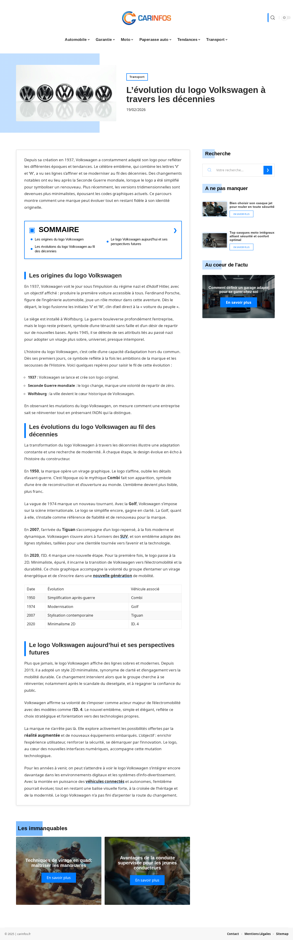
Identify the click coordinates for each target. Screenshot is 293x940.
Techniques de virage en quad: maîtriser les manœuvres (58, 863)
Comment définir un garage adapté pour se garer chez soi (239, 290)
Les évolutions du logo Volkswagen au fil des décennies (65, 249)
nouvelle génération (112, 575)
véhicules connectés (105, 781)
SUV (124, 536)
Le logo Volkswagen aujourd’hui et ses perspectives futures (139, 241)
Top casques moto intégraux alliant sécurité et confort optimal (252, 236)
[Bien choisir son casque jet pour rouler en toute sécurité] (215, 209)
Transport (137, 77)
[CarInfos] (146, 17)
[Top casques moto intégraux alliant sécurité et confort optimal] (215, 240)
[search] (272, 17)
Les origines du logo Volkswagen (59, 239)
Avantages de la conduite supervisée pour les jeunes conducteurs (147, 862)
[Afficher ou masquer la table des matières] (128, 230)
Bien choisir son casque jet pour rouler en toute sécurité (252, 205)
